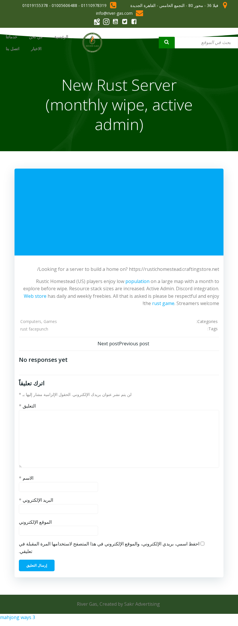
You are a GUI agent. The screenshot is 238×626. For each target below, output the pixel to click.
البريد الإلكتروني (36, 500)
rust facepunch (34, 329)
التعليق (27, 406)
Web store (35, 296)
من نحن (36, 36)
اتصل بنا (12, 48)
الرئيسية (61, 36)
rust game (163, 303)
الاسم (26, 478)
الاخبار (36, 48)
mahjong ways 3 (17, 617)
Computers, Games (38, 321)
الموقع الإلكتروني (35, 522)
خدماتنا (11, 36)
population (137, 281)
